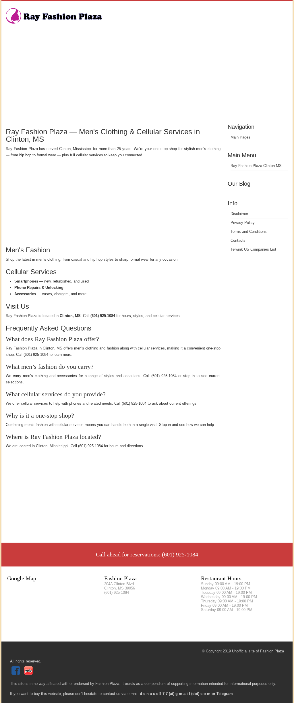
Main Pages (240, 137)
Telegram (224, 694)
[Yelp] (29, 673)
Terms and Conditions (249, 231)
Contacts (238, 240)
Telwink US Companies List (253, 249)
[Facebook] (16, 673)
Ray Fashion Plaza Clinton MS (256, 166)
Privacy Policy (243, 222)
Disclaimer (239, 214)
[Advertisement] (147, 79)
